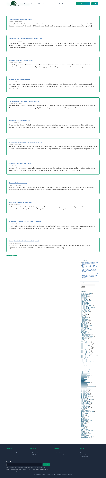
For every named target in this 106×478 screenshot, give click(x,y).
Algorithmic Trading (85, 302)
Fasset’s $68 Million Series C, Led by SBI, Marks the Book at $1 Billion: (90, 273)
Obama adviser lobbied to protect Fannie (21, 60)
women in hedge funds (85, 437)
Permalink (19, 21)
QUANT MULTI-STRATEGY (87, 402)
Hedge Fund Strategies (85, 350)
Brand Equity (84, 316)
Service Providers (60, 451)
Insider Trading (84, 358)
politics (82, 381)
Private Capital (84, 385)
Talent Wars (83, 423)
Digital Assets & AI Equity (86, 325)
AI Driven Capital (84, 299)
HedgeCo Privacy (84, 456)
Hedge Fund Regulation (86, 348)
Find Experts (63, 4)
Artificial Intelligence (85, 309)
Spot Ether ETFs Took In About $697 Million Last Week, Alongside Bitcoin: (90, 263)
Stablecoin (83, 414)
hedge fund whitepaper (85, 353)
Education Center (36, 454)
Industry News (35, 453)
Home (25, 4)
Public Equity (84, 398)
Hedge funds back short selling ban (19, 120)
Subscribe (46, 464)
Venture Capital (85, 392)
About (71, 4)
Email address (9, 461)
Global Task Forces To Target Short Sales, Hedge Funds (25, 39)
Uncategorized (84, 432)
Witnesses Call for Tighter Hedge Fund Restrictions (24, 101)
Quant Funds (83, 400)
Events (82, 330)
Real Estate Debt (84, 405)
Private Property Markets (86, 396)
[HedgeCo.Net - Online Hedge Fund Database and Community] (14, 4)
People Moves (84, 379)
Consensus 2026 (84, 322)
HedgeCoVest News (85, 357)
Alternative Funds (84, 306)
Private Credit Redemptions (86, 389)
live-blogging (84, 364)
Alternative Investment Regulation (88, 307)
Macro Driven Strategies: (86, 369)
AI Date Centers (84, 298)
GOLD (82, 339)
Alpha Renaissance (85, 303)
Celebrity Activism (85, 317)
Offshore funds (84, 376)
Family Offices (84, 331)
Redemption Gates (85, 406)
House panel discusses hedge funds (19, 79)
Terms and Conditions (85, 454)
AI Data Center (84, 297)
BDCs (82, 312)
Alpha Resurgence (85, 304)
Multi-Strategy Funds (85, 375)
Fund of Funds (84, 332)
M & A (82, 366)
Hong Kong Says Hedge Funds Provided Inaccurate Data (25, 142)
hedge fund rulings (85, 349)
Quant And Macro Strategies (87, 399)
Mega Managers (84, 372)
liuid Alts (83, 363)
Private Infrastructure (85, 394)
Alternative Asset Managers (86, 305)
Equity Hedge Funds (85, 327)
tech (82, 424)
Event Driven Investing (86, 329)
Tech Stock (83, 425)
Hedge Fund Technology (86, 352)
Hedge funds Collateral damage (18, 183)
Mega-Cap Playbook (85, 373)
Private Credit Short (85, 390)
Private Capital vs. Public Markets (88, 386)
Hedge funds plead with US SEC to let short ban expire (25, 221)
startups (82, 417)
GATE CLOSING (84, 333)
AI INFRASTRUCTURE (86, 300)
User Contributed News (86, 433)
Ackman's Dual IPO (85, 294)
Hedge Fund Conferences (86, 344)
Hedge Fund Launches (85, 346)
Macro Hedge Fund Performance (87, 370)
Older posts (11, 255)
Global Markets (84, 338)
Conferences (47, 4)
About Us (82, 451)
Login (94, 4)
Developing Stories (85, 323)
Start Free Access (83, 4)
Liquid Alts (83, 362)
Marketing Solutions (61, 453)
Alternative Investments (86, 308)
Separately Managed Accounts (87, 411)
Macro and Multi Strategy (86, 367)
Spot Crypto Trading (85, 413)
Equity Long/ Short (85, 328)
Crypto (83, 427)
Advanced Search (12, 453)
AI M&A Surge (84, 301)
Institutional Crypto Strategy (87, 360)
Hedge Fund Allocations (86, 341)
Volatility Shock (84, 435)
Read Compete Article (85, 404)
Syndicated (83, 422)
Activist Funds (84, 295)
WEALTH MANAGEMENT (86, 436)
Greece (82, 340)
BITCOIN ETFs (84, 314)
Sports (82, 412)
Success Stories (84, 421)
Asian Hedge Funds (85, 310)
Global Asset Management (86, 334)
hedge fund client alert (85, 342)
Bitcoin (82, 313)
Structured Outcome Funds (86, 420)
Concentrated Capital (85, 321)
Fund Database (12, 451)
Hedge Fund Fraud (85, 345)
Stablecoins (83, 415)
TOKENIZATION (84, 429)
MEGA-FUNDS (84, 374)
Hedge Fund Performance (86, 347)
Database (32, 4)
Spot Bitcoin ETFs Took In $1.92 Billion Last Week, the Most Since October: (89, 270)
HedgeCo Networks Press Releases (88, 355)
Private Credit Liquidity (86, 388)
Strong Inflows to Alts (85, 419)
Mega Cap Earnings (85, 371)
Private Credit (84, 387)
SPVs (39, 4)
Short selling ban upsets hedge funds (20, 163)
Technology (83, 426)
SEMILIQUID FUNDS (85, 410)
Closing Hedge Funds (85, 319)
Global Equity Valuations (86, 337)
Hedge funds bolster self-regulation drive (21, 202)
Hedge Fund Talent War (86, 351)
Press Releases (84, 383)
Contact (82, 453)
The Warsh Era (84, 428)
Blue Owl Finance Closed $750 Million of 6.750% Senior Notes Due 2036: (90, 266)
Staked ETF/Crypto (85, 416)
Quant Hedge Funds (85, 401)
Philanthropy (83, 380)
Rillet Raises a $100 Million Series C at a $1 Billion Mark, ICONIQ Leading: (90, 276)
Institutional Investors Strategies (87, 361)
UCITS (82, 431)
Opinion (82, 378)
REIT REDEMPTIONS (85, 407)
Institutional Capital (85, 359)
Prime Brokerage (84, 384)
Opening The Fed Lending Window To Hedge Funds (24, 241)
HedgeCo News (84, 356)
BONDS (82, 315)
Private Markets (84, 395)
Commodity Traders (85, 320)
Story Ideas (83, 418)
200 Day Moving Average (86, 293)
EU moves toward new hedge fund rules (20, 19)
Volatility (83, 434)
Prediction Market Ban (85, 382)
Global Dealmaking (85, 335)
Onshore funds (84, 377)
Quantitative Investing (85, 403)
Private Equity (84, 391)
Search (83, 286)
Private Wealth (84, 397)
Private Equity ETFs (85, 393)
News (55, 4)
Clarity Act (83, 318)
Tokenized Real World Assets (87, 430)
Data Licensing (60, 454)
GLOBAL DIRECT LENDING (87, 336)
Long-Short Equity (85, 365)
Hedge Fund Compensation (86, 343)
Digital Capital (84, 326)
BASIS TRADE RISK (85, 311)
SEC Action (83, 408)
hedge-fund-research (85, 354)
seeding (82, 409)
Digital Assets (84, 324)
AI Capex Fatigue (84, 296)
